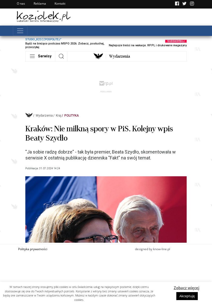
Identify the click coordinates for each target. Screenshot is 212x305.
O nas (21, 3)
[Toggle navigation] (20, 31)
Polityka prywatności (32, 249)
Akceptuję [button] (187, 296)
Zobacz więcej (186, 287)
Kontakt (60, 3)
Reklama (40, 3)
